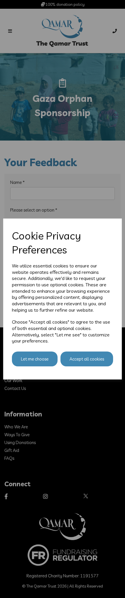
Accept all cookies (86, 359)
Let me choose (35, 359)
